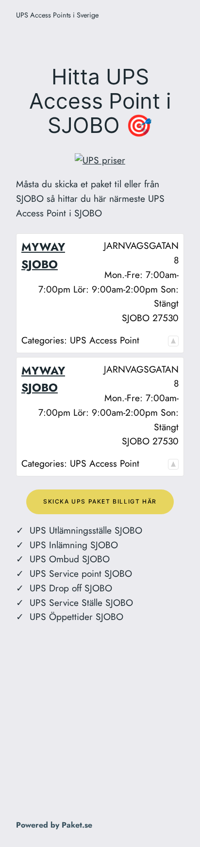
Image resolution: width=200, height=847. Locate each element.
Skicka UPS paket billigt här (100, 501)
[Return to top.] (173, 340)
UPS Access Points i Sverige (57, 15)
